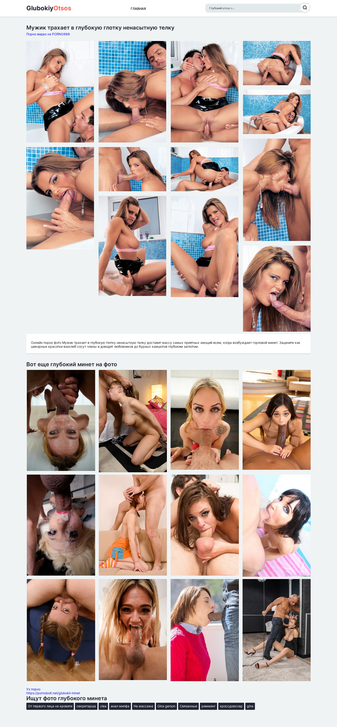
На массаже (143, 706)
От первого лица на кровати (50, 706)
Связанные (188, 706)
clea (103, 706)
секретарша (86, 706)
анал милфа (120, 706)
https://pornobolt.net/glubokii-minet (53, 693)
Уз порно (33, 689)
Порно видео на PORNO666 (48, 34)
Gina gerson (166, 706)
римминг (208, 706)
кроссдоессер (231, 706)
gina (250, 706)
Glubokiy (48, 8)
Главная (138, 9)
